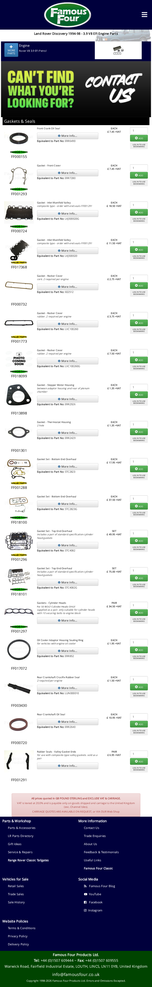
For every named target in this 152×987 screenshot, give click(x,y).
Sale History (16, 902)
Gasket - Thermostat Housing (54, 422)
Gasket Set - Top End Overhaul (54, 531)
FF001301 (19, 450)
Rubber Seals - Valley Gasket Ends (56, 751)
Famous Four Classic (98, 868)
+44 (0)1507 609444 (57, 960)
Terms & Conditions (21, 928)
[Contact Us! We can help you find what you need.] (76, 79)
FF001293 (19, 193)
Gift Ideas (14, 844)
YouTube (94, 894)
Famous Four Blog (100, 886)
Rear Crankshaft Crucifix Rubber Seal (58, 677)
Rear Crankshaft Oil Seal (51, 714)
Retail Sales (16, 886)
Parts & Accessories (22, 828)
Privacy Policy (18, 936)
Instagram (94, 910)
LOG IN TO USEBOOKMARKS (139, 145)
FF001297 (19, 631)
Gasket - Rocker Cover (50, 275)
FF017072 (19, 668)
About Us (90, 844)
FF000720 (19, 742)
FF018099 (19, 376)
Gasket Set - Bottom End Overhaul (56, 459)
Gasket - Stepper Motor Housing (55, 385)
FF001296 (19, 559)
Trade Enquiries (95, 836)
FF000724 (19, 231)
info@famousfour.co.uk (76, 974)
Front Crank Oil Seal (48, 128)
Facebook (94, 902)
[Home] (67, 15)
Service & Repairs (20, 852)
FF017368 (19, 267)
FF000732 (19, 304)
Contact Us (91, 828)
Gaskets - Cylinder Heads (51, 603)
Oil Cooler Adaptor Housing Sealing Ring (60, 640)
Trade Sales (16, 894)
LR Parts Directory (20, 836)
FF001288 (19, 487)
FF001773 (19, 341)
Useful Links (92, 860)
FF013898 (19, 413)
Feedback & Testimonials (101, 852)
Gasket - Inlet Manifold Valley (54, 202)
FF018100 (19, 522)
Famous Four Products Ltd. (76, 954)
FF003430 (19, 705)
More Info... (69, 136)
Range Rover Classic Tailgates (28, 860)
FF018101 (19, 594)
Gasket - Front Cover (49, 165)
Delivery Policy (18, 944)
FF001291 (19, 779)
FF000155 (19, 156)
